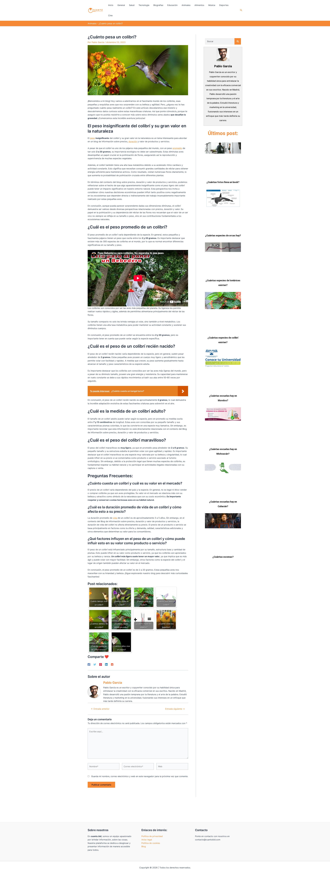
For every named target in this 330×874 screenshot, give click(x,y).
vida (115, 518)
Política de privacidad (152, 836)
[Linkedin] (106, 664)
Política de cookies (150, 843)
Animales (92, 23)
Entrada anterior (100, 709)
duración (133, 141)
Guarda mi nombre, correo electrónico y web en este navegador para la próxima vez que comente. (139, 776)
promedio (177, 148)
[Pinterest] (100, 664)
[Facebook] (89, 664)
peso (92, 138)
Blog (143, 846)
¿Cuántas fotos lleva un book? (223, 182)
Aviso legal (146, 839)
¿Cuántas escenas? (223, 556)
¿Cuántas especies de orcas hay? (223, 235)
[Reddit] (112, 664)
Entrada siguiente (175, 709)
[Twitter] (94, 664)
